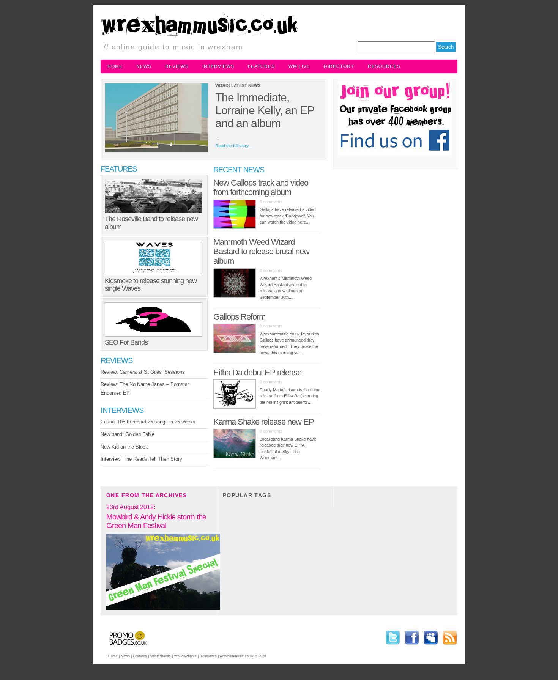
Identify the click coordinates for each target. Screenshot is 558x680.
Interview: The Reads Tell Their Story (141, 459)
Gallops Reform (239, 316)
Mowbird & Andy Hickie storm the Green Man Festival (156, 521)
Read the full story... (233, 145)
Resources (384, 66)
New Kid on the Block (124, 447)
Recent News (238, 169)
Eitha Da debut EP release (257, 372)
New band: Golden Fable (127, 434)
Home (115, 66)
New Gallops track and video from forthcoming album (260, 187)
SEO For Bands (126, 342)
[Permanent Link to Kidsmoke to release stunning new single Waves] (154, 258)
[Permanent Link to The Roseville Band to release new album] (154, 196)
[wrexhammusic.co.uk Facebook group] (411, 646)
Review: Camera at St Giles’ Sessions (143, 372)
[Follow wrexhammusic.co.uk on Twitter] (392, 646)
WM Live (299, 66)
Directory (339, 66)
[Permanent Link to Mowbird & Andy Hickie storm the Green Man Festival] (163, 608)
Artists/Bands (160, 656)
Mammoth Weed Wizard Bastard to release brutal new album (261, 251)
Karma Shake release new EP (263, 422)
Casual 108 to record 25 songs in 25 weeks (148, 422)
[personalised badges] (125, 647)
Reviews (177, 66)
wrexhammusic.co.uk (237, 656)
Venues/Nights (185, 656)
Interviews (218, 66)
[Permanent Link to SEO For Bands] (154, 319)
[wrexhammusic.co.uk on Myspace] (430, 646)
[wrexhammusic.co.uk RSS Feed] (448, 646)
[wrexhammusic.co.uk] (212, 38)
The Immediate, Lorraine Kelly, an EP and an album (264, 110)
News (143, 66)
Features (261, 66)
